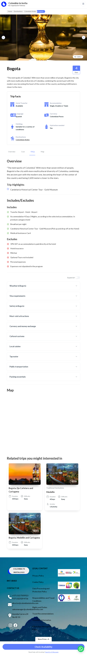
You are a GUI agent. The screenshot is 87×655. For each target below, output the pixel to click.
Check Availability (43, 647)
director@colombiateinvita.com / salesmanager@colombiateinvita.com (20, 606)
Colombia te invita (17, 3)
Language (19, 114)
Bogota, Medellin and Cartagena (24, 537)
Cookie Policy (38, 582)
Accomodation (56, 103)
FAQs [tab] (33, 152)
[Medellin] (62, 474)
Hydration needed (57, 125)
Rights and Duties (39, 607)
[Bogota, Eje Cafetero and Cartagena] (25, 474)
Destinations (21, 137)
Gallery (79, 57)
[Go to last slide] (3, 37)
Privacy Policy (38, 575)
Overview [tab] (11, 152)
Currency (53, 114)
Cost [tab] (23, 152)
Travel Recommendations (43, 614)
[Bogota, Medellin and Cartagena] (25, 523)
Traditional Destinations (55, 488)
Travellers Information (41, 620)
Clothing (19, 124)
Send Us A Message (51, 652)
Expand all (71, 278)
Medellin (50, 492)
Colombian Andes (23, 140)
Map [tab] (42, 152)
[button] (81, 649)
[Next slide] (83, 37)
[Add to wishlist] (38, 466)
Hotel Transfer (21, 103)
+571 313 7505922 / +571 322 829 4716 (20, 597)
